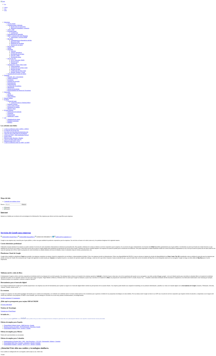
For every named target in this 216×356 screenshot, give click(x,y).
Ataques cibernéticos (16, 52)
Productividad (11, 115)
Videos (5, 10)
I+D (5, 118)
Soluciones (7, 22)
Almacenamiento (15, 66)
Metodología (10, 87)
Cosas (80, 318)
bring (34, 318)
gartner (14, 318)
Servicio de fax (15, 61)
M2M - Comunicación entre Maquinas (17, 36)
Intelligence (55, 318)
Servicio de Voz (11, 58)
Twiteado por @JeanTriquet (8, 311)
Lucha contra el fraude (13, 105)
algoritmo (85, 318)
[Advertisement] (108, 16)
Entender (93, 318)
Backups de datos (15, 69)
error (67, 318)
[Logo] (3, 1)
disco (2, 318)
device (40, 318)
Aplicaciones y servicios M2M (19, 37)
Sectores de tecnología (13, 89)
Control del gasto (12, 101)
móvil (23, 318)
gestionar (61, 318)
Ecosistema (10, 80)
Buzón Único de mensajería (18, 26)
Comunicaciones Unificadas (14, 25)
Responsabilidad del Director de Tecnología (19, 90)
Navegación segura (16, 57)
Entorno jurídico (8, 98)
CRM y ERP (10, 29)
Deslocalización (11, 84)
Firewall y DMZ (15, 55)
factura (97, 318)
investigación (45, 318)
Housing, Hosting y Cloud (18, 72)
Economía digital (11, 31)
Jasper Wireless (11, 96)
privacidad (102, 318)
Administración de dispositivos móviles (21, 40)
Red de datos (10, 46)
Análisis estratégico (12, 78)
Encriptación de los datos (17, 54)
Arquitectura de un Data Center (19, 67)
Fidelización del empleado (14, 111)
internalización (71, 318)
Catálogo (6, 7)
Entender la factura (12, 104)
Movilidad (10, 39)
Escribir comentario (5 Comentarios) (10, 298)
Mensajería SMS (15, 42)
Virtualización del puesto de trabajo (16, 74)
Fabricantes (7, 92)
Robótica (9, 122)
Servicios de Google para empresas (16, 233)
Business (50, 318)
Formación (10, 113)
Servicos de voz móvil (17, 45)
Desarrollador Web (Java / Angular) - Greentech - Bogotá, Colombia (22, 343)
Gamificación (14, 32)
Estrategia (6, 75)
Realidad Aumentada (13, 121)
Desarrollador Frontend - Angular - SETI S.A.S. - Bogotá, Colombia (22, 344)
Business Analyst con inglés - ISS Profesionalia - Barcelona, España (22, 327)
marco (27, 318)
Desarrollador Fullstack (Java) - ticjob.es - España (17, 328)
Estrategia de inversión (13, 81)
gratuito (10, 318)
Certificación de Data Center (18, 70)
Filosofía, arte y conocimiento (15, 77)
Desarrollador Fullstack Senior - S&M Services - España (19, 325)
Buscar (24, 204)
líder (64, 318)
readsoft (89, 318)
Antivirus (13, 51)
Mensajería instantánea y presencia (20, 28)
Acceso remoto (11, 23)
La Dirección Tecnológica (14, 86)
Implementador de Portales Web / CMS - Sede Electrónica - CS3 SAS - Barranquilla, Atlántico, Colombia (32, 341)
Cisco (19, 318)
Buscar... (3, 204)
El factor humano (8, 110)
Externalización (11, 83)
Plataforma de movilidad (17, 43)
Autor (5, 9)
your (37, 318)
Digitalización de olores (13, 119)
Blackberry (10, 95)
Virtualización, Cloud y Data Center (17, 64)
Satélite (9, 48)
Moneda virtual (11, 108)
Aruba (9, 93)
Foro (5, 4)
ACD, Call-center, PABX (17, 60)
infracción (5, 318)
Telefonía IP (14, 63)
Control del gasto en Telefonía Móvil (20, 102)
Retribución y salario (12, 116)
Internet (77, 318)
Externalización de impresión (15, 34)
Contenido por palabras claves (12, 201)
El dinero (6, 99)
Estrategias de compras (13, 107)
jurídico (31, 318)
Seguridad (10, 49)
